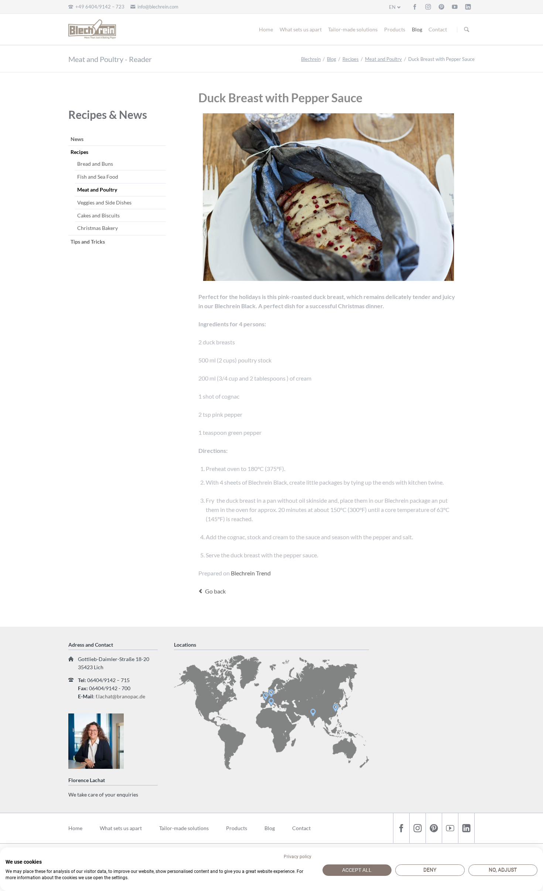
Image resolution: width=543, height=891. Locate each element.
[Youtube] (454, 6)
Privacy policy (297, 856)
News (77, 139)
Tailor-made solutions (353, 29)
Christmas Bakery (97, 228)
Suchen (466, 29)
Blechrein (311, 59)
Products (394, 29)
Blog (417, 29)
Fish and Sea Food (97, 176)
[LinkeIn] (468, 6)
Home (266, 29)
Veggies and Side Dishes (104, 202)
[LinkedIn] (466, 828)
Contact (437, 29)
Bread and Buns (95, 164)
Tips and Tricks (88, 241)
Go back (215, 591)
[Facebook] (414, 6)
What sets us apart (301, 29)
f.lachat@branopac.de (120, 696)
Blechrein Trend (251, 573)
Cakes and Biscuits (98, 215)
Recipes (350, 59)
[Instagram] (428, 6)
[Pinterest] (441, 6)
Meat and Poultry (383, 59)
